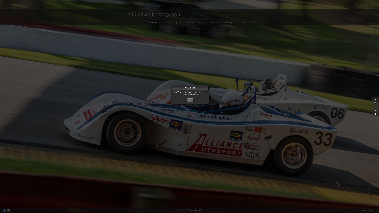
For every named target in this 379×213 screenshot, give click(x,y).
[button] (190, 101)
